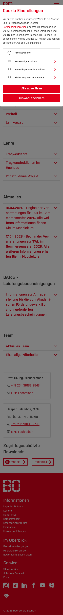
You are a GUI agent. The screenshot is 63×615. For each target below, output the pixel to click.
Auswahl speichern (31, 98)
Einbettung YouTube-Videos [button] (30, 77)
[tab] (32, 61)
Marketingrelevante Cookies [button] (30, 69)
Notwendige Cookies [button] (26, 61)
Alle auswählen (23, 52)
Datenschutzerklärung (15, 27)
